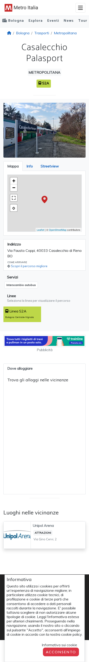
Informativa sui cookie (59, 645)
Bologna (22, 33)
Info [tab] (29, 166)
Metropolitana (65, 33)
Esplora (36, 21)
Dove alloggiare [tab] (20, 368)
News (69, 21)
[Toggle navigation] (80, 8)
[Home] (9, 33)
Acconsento (61, 652)
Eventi (53, 21)
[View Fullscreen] (13, 197)
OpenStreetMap (57, 229)
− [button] (13, 188)
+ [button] (13, 181)
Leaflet (40, 229)
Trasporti (41, 33)
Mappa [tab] (13, 166)
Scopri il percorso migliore (29, 266)
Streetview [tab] (50, 166)
